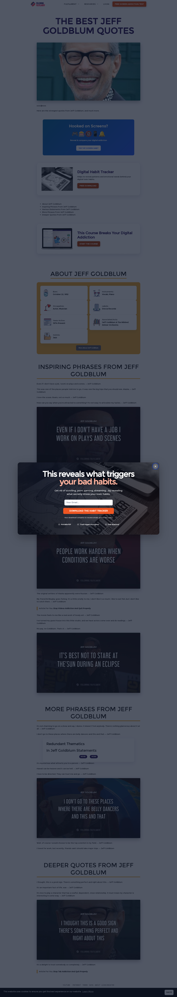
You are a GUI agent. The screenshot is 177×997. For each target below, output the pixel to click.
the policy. (109, 518)
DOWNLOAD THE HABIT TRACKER (88, 511)
